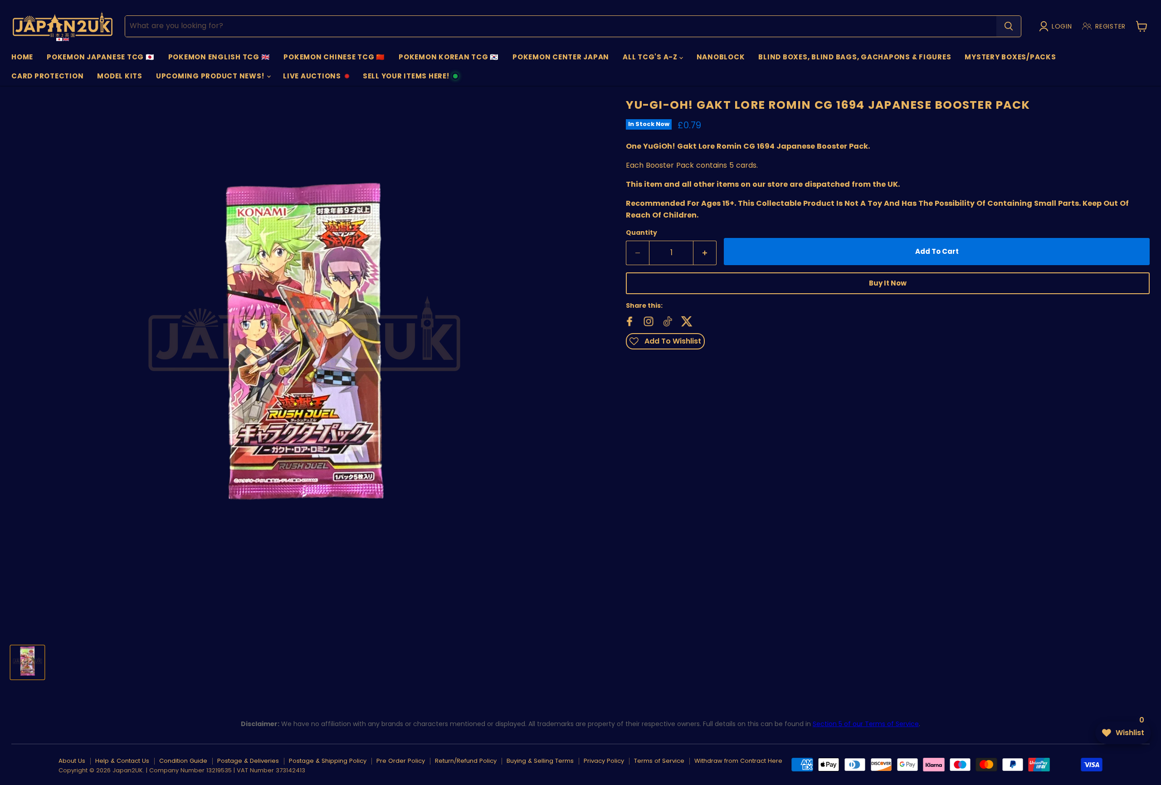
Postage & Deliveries (248, 760)
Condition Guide (183, 760)
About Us (72, 760)
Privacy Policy (604, 760)
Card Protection (47, 76)
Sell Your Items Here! (405, 78)
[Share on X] (685, 320)
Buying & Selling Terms (540, 760)
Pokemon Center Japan (560, 57)
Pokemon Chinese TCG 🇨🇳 (334, 57)
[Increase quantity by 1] (705, 253)
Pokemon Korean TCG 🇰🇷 (449, 57)
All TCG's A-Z (651, 57)
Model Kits (119, 76)
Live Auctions (312, 78)
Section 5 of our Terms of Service (866, 723)
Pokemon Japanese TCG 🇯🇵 (101, 57)
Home (22, 57)
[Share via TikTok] (666, 320)
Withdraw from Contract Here (738, 760)
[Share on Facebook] (628, 320)
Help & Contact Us (122, 760)
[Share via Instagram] (647, 320)
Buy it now (888, 283)
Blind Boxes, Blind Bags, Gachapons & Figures (854, 57)
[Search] (1008, 26)
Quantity (641, 232)
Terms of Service (659, 760)
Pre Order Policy (400, 760)
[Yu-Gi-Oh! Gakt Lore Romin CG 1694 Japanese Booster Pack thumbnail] (27, 662)
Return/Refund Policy (466, 760)
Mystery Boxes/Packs (1010, 57)
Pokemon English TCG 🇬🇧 (219, 57)
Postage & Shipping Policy (327, 760)
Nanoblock (721, 57)
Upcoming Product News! (211, 76)
